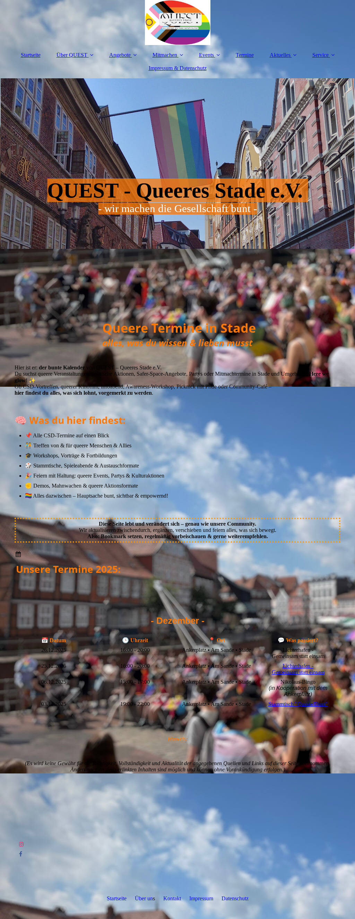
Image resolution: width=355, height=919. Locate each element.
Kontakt (172, 898)
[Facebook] (20, 854)
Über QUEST (72, 55)
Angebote (120, 55)
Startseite (31, 55)
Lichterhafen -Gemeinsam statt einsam (298, 669)
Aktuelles (280, 55)
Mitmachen (165, 55)
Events (206, 55)
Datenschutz (235, 898)
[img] (177, 22)
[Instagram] (21, 844)
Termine (245, 55)
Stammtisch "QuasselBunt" (298, 704)
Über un (144, 898)
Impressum (201, 898)
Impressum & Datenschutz (178, 68)
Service (320, 55)
